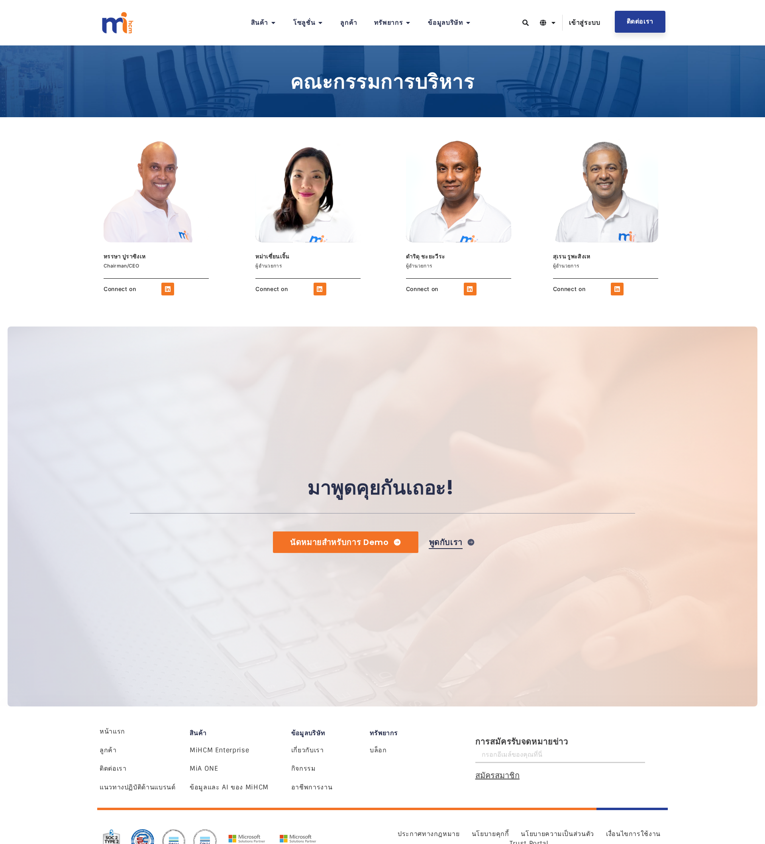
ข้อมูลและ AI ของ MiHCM (229, 787)
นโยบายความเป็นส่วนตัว (557, 834)
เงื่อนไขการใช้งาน (633, 834)
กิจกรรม (303, 768)
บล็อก (378, 750)
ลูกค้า (108, 750)
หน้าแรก (112, 731)
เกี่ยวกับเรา (307, 750)
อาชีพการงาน (311, 787)
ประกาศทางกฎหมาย (429, 834)
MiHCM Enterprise (219, 750)
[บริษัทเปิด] (468, 23)
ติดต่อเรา (113, 768)
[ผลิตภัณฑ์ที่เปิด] (273, 23)
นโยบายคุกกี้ (490, 834)
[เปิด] (553, 23)
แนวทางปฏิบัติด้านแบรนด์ (138, 787)
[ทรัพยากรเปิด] (408, 23)
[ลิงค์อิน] (167, 289)
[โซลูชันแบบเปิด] (320, 23)
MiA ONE (204, 768)
